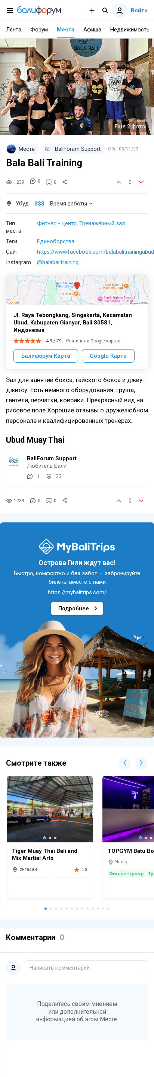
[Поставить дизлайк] (141, 182)
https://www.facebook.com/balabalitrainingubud (95, 251)
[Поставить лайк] (119, 182)
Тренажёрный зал (102, 223)
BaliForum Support (52, 458)
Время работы (68, 203)
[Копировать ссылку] (64, 182)
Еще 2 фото (130, 126)
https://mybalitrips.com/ (77, 592)
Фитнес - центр (57, 223)
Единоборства (55, 241)
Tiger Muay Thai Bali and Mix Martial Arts (44, 855)
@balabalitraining (57, 262)
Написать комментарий (60, 967)
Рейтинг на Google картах (93, 341)
